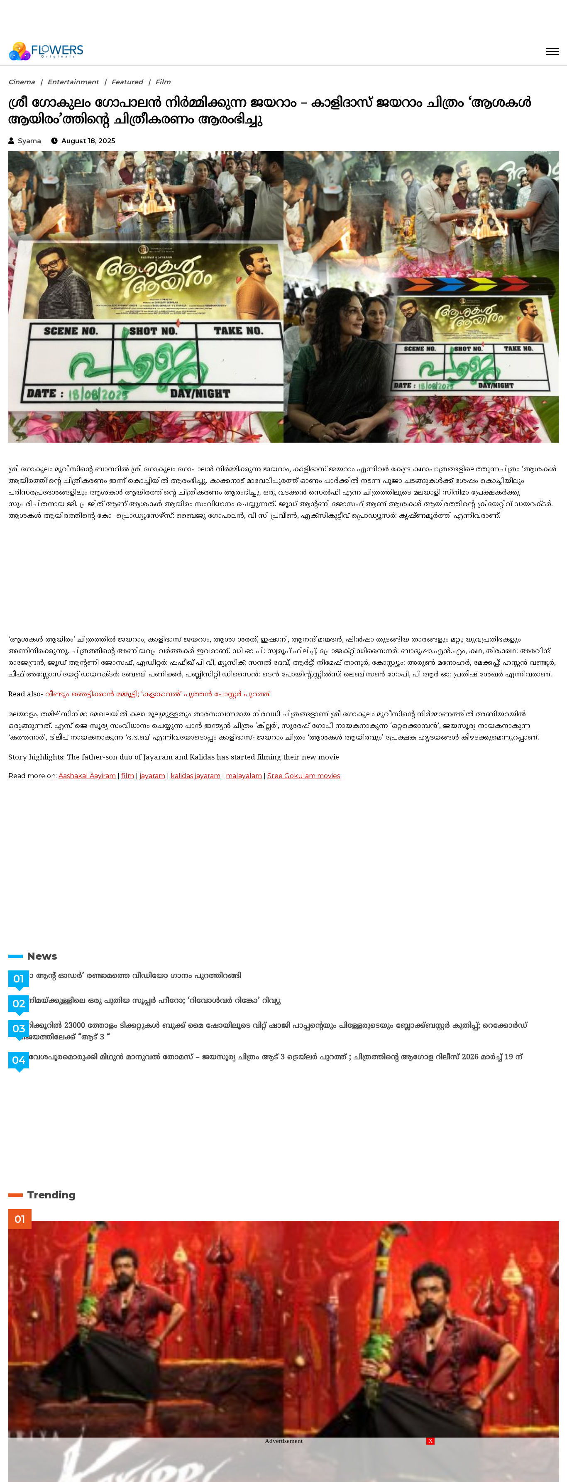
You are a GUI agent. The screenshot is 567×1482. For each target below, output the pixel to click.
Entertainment (73, 82)
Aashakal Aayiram (87, 776)
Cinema (21, 82)
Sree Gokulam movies (303, 776)
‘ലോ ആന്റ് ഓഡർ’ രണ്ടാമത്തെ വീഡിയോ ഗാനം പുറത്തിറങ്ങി (149, 976)
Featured (127, 82)
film (127, 776)
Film (163, 82)
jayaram (152, 776)
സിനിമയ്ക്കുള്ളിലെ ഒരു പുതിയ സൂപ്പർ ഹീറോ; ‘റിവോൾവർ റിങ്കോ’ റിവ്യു (169, 1001)
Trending (51, 1195)
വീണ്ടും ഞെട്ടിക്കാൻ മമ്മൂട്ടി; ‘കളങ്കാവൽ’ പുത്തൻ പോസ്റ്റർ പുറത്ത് (156, 694)
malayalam (244, 776)
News (42, 956)
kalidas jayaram (195, 776)
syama (29, 141)
